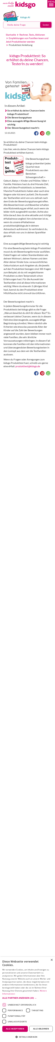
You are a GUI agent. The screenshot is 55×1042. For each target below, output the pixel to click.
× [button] (51, 960)
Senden (46, 25)
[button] (51, 4)
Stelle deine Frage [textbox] (16, 25)
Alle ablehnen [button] (41, 1028)
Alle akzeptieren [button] (15, 1028)
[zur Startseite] (23, 9)
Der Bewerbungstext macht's (23, 127)
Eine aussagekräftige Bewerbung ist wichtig (26, 122)
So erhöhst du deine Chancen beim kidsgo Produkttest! (26, 112)
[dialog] (27, 999)
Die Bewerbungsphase (19, 117)
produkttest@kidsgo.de (27, 366)
